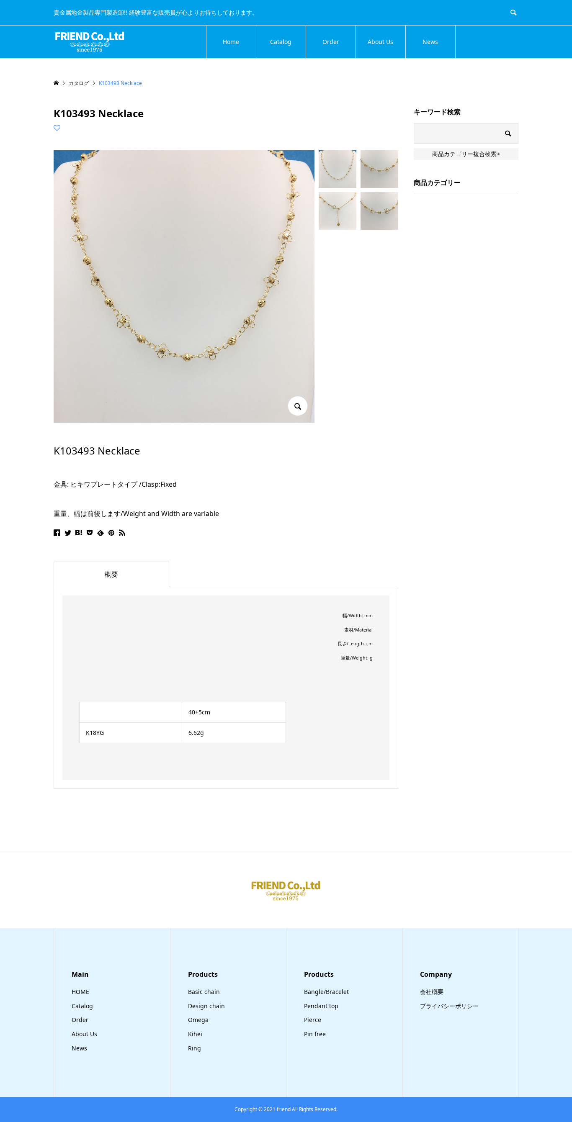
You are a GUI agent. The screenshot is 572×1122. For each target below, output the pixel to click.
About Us (380, 42)
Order (330, 42)
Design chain (206, 1006)
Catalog (280, 42)
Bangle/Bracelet (326, 992)
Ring (194, 1048)
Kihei (195, 1034)
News (430, 42)
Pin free (315, 1034)
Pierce (312, 1020)
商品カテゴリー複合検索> (466, 154)
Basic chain (204, 992)
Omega (198, 1020)
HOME (80, 992)
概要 (111, 574)
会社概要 (431, 992)
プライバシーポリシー (449, 1006)
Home (231, 42)
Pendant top (321, 1006)
